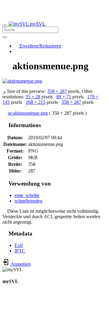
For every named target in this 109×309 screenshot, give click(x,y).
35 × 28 (32, 96)
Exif (19, 245)
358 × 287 (57, 91)
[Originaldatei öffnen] (22, 81)
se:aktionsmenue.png (28, 113)
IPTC (20, 250)
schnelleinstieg (28, 200)
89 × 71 (63, 96)
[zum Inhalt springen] (4, 303)
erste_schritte (27, 195)
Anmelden (20, 264)
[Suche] (4, 37)
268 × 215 (35, 102)
